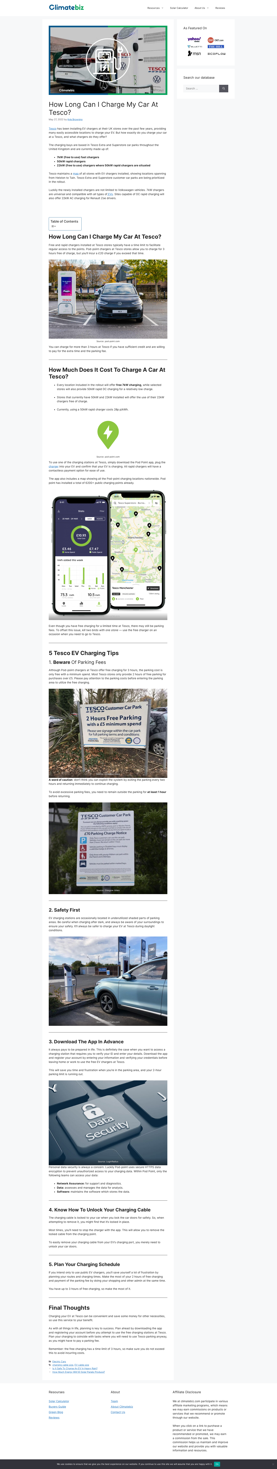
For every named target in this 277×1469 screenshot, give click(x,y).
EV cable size (82, 1364)
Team (114, 1401)
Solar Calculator (179, 7)
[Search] (223, 88)
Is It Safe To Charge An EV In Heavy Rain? (74, 1368)
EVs (110, 194)
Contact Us (118, 1412)
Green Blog (56, 1412)
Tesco (52, 128)
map (76, 173)
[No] (273, 1464)
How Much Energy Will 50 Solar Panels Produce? (78, 1372)
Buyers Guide (57, 1406)
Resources (153, 7)
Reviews (220, 7)
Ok (217, 1464)
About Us (200, 7)
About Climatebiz (122, 1406)
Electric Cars (59, 1361)
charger (54, 466)
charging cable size (62, 1364)
